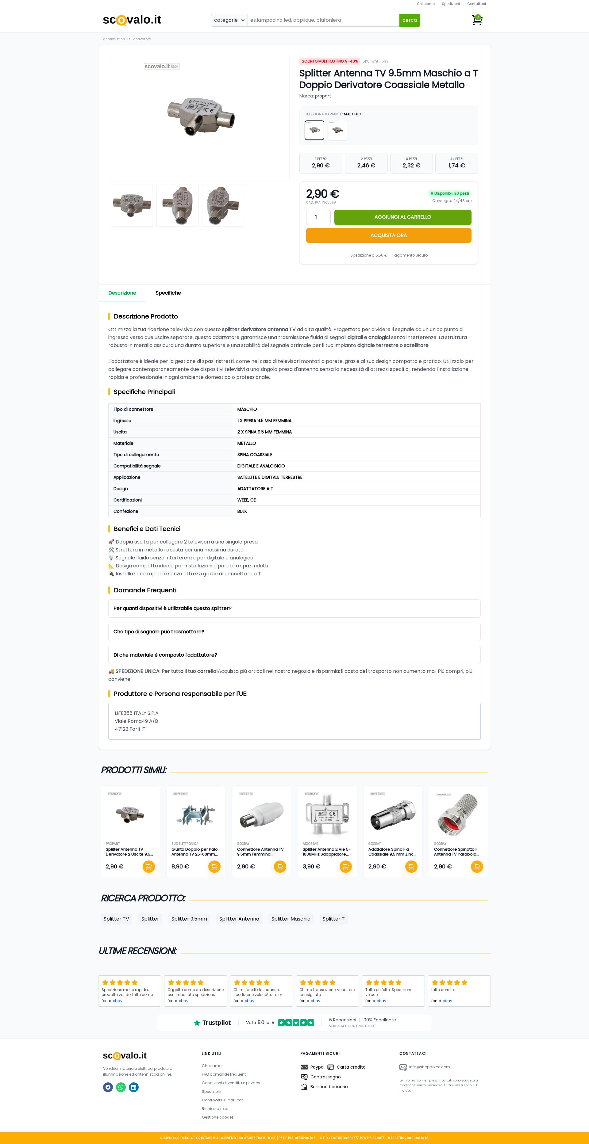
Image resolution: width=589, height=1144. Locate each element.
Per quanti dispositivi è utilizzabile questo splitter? (173, 608)
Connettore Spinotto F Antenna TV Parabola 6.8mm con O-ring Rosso (455, 856)
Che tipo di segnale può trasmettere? (159, 631)
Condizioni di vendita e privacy (231, 1082)
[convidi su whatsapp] (121, 1087)
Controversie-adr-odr (222, 1100)
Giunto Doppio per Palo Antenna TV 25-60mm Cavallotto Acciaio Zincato (194, 856)
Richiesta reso (215, 1108)
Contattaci (476, 3)
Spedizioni (451, 3)
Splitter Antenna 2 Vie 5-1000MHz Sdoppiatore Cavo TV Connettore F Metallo (327, 856)
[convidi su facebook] (108, 1087)
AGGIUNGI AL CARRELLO (403, 216)
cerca (409, 20)
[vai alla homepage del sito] (146, 1056)
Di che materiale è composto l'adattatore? (165, 654)
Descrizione (122, 292)
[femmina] (338, 130)
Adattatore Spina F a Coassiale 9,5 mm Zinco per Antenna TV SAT (392, 854)
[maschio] (314, 130)
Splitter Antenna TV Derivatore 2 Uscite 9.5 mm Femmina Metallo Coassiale (128, 856)
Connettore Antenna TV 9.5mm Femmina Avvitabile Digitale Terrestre (260, 856)
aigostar (310, 843)
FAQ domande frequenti (224, 1074)
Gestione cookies (218, 1117)
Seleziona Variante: (333, 114)
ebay (117, 1000)
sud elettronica (184, 843)
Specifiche (168, 292)
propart (323, 96)
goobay (243, 843)
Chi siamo (426, 3)
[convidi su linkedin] (134, 1087)
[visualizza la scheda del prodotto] (130, 815)
